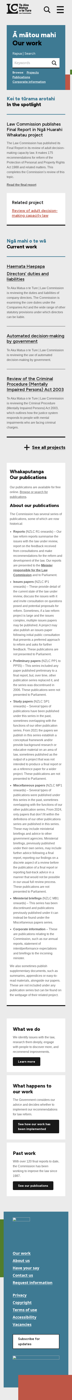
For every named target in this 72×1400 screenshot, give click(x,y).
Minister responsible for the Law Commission (33, 570)
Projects (33, 72)
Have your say (26, 1267)
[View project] (36, 338)
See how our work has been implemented (34, 1126)
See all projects (48, 447)
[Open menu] (60, 9)
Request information (32, 1282)
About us (21, 1260)
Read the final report (21, 184)
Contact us (23, 1275)
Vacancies (22, 1324)
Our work (22, 1253)
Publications (21, 77)
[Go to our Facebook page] (16, 1240)
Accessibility (24, 1317)
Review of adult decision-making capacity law (35, 213)
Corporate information (29, 82)
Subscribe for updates (29, 1341)
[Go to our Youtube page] (24, 1240)
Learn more (26, 1061)
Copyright (22, 1302)
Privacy (19, 1295)
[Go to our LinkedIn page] (33, 1240)
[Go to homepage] (21, 1220)
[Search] (47, 9)
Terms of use (25, 1309)
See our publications (33, 1186)
